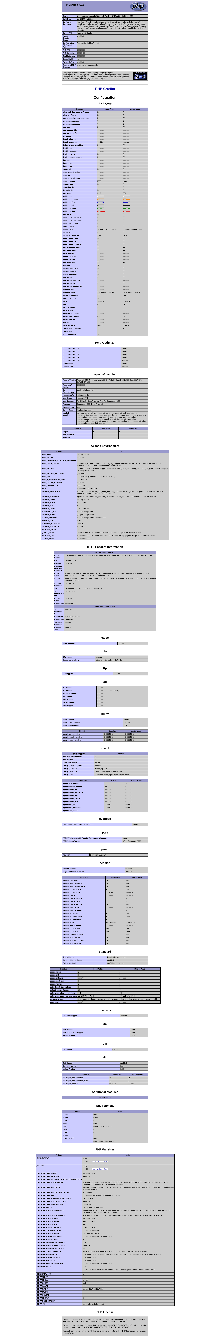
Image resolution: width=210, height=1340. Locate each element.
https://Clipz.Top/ (100, 1161)
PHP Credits (105, 89)
